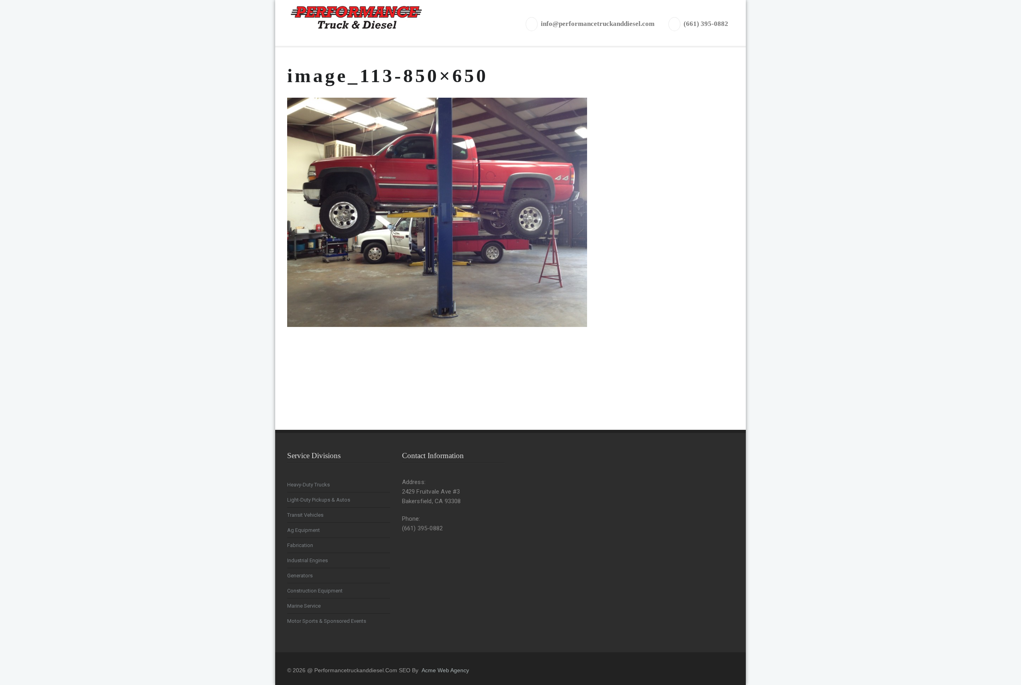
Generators (300, 576)
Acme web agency (445, 670)
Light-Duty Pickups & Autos (318, 500)
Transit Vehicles (305, 515)
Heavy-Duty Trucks (308, 485)
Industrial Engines (307, 560)
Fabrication (300, 545)
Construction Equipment (315, 591)
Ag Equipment (303, 530)
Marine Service (304, 606)
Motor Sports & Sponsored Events (326, 621)
